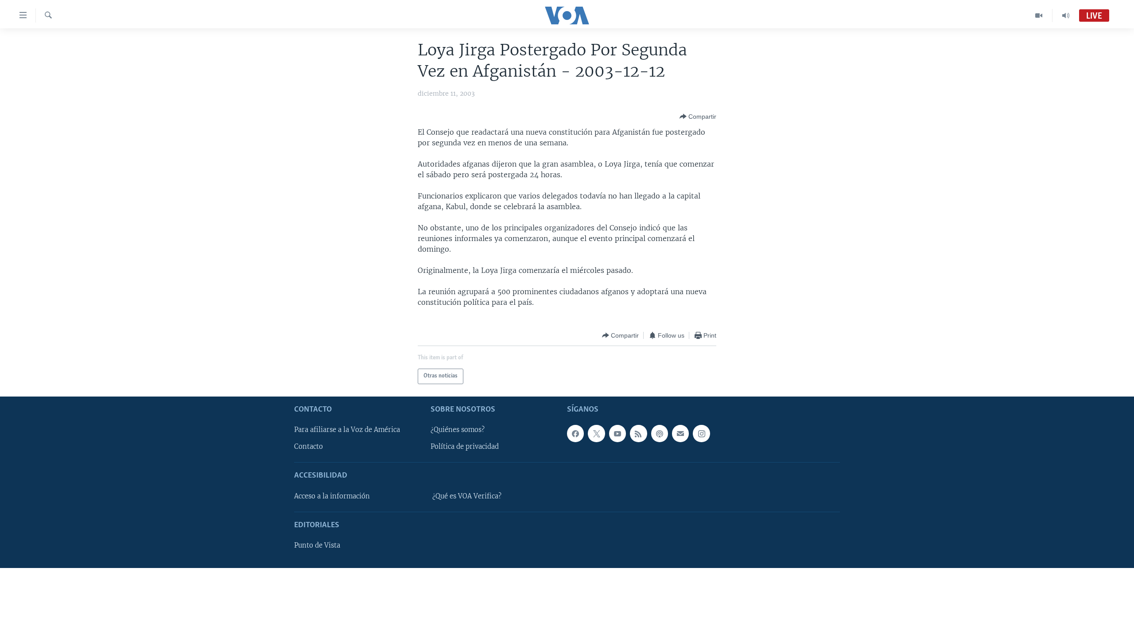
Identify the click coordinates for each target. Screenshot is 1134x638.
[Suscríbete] (680, 433)
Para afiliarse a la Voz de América (347, 430)
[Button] (698, 116)
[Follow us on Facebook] (575, 433)
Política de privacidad (465, 447)
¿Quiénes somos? (458, 430)
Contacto (308, 447)
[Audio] (1065, 15)
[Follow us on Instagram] (701, 433)
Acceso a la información (332, 496)
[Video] (1038, 15)
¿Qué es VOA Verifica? (466, 496)
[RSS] (638, 433)
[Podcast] (659, 433)
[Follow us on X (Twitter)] (596, 433)
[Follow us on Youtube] (617, 433)
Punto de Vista (317, 545)
